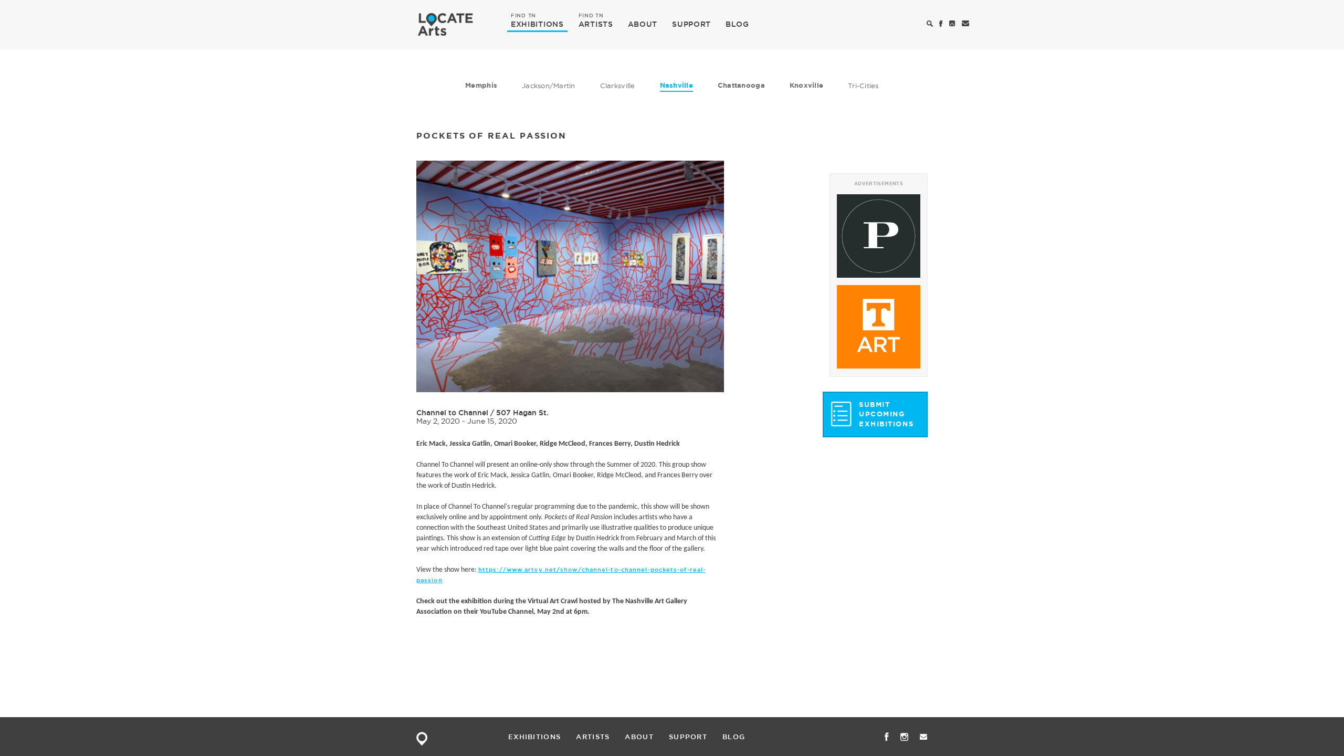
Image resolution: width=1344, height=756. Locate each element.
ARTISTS (596, 23)
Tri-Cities (863, 85)
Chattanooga (741, 85)
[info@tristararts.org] (966, 24)
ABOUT (643, 24)
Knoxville (806, 85)
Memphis (481, 85)
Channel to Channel (452, 412)
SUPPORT (691, 24)
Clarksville (617, 85)
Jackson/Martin (548, 85)
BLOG (737, 24)
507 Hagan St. (522, 412)
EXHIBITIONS (537, 23)
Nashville (676, 85)
